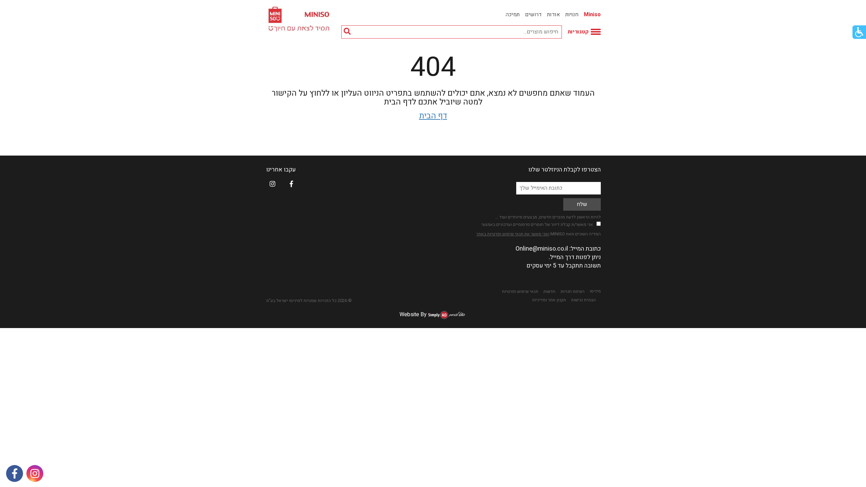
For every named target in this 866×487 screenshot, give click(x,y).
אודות (553, 14)
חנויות (571, 14)
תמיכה (513, 14)
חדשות (549, 291)
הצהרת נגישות (583, 300)
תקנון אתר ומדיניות (549, 300)
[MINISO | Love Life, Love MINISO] (300, 19)
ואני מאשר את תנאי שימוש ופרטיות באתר (512, 234)
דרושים (533, 14)
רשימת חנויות (573, 291)
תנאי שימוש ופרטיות (520, 291)
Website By (413, 314)
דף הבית (433, 116)
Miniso (592, 14)
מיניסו (595, 291)
